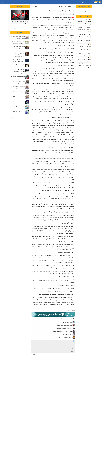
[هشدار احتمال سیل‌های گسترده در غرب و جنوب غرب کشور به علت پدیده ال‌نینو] (27, 70)
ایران (83, 2)
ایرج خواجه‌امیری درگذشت (20, 64)
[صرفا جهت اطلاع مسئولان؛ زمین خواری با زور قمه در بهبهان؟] (20, 14)
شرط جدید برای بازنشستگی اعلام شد (18, 91)
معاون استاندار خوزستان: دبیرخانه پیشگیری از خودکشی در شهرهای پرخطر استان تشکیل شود (84, 59)
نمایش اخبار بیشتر (80, 71)
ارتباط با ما (72, 2)
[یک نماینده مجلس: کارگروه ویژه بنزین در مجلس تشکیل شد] (27, 37)
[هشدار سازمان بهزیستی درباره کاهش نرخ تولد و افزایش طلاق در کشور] (27, 42)
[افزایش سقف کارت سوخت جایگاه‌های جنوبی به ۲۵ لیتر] (27, 77)
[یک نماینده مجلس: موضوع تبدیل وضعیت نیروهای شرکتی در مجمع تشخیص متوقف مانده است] (27, 47)
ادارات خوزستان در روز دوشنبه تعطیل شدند (64, 325)
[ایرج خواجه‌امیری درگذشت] (27, 65)
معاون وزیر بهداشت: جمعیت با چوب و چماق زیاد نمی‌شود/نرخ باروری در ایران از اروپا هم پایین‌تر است (18, 54)
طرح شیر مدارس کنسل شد (20, 106)
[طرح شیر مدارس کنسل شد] (27, 107)
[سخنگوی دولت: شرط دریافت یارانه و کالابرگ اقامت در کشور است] (27, 102)
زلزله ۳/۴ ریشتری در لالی (67, 334)
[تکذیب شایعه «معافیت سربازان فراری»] (27, 97)
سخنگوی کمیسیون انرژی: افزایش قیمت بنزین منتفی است (19, 82)
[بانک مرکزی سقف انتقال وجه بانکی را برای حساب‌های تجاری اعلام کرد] (27, 60)
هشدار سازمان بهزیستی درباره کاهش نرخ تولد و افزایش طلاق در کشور (18, 42)
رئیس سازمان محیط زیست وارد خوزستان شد (84, 50)
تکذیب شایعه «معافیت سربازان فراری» (19, 97)
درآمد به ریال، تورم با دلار (85, 32)
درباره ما (78, 2)
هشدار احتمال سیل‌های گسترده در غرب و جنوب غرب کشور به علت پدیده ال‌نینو (18, 71)
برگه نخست (89, 2)
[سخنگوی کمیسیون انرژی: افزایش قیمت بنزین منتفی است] (27, 82)
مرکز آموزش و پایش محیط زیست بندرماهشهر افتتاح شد (85, 45)
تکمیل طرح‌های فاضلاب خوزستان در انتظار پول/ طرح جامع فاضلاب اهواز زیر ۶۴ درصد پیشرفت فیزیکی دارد (84, 22)
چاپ (60, 6)
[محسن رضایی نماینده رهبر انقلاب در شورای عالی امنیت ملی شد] (27, 87)
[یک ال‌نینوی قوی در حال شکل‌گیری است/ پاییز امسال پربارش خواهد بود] (27, 112)
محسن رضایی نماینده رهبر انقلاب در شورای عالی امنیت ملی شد (18, 87)
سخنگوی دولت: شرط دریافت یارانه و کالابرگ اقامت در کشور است (18, 102)
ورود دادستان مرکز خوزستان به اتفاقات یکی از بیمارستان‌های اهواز (84, 28)
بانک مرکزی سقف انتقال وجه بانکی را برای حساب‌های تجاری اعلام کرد (18, 60)
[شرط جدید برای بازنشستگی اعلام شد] (27, 92)
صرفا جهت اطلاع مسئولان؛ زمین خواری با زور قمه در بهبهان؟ (20, 22)
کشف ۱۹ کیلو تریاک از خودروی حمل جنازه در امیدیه (84, 54)
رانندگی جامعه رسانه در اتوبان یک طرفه (64, 328)
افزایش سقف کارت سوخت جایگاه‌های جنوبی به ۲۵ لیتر (18, 77)
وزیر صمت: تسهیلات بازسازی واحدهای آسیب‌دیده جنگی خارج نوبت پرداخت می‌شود (85, 36)
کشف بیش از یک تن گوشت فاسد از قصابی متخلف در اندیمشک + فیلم (84, 65)
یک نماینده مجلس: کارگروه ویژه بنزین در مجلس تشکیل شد (18, 37)
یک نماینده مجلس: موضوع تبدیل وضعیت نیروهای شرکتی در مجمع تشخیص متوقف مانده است (18, 48)
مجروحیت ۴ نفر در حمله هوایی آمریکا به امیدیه (63, 337)
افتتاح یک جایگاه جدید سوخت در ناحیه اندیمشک (62, 331)
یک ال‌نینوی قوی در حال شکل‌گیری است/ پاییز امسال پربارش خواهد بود (18, 112)
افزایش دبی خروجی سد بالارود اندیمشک (84, 41)
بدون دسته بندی (70, 310)
